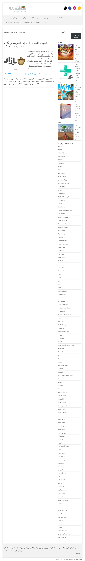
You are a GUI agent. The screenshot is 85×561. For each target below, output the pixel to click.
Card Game (61, 186)
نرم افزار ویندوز (62, 530)
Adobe (60, 159)
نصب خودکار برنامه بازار (11, 83)
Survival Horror (62, 392)
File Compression (63, 240)
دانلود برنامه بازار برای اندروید (26, 81)
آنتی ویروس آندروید (63, 432)
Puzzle (60, 335)
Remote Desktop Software (66, 345)
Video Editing (62, 412)
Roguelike (61, 351)
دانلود (59, 476)
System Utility (62, 395)
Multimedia (61, 301)
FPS (59, 264)
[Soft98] (17, 12)
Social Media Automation (65, 375)
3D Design (61, 146)
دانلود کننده (61, 486)
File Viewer (61, 254)
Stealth (60, 382)
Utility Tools (61, 409)
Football (60, 261)
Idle (59, 281)
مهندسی (60, 523)
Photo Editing (62, 325)
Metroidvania (62, 298)
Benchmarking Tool (63, 183)
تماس (45, 22)
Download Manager (64, 217)
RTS (59, 358)
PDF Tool (61, 321)
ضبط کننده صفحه (63, 500)
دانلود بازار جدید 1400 (29, 78)
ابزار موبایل (61, 436)
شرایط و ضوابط (27, 22)
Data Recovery (62, 207)
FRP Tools (61, 267)
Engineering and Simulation (66, 234)
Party (59, 318)
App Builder (61, 173)
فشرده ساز (61, 507)
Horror (60, 277)
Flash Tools (61, 257)
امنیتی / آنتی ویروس (63, 446)
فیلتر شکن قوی (15, 18)
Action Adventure (63, 153)
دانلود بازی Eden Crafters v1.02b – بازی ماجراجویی (78, 132)
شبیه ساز (60, 496)
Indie (59, 284)
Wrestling (61, 426)
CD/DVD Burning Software (66, 197)
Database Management (65, 210)
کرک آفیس (61, 520)
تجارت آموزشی (62, 473)
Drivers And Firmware (64, 224)
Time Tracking (62, 402)
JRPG (59, 288)
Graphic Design (62, 271)
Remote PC (61, 348)
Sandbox (60, 362)
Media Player (62, 294)
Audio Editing (62, 176)
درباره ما (38, 22)
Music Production (63, 304)
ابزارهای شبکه (62, 439)
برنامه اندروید (14, 78)
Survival (60, 389)
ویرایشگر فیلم (62, 537)
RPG (59, 355)
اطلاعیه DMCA (59, 18)
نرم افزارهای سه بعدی (64, 534)
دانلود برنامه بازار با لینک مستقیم (45, 81)
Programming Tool (63, 331)
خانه (6, 18)
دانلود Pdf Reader (63, 480)
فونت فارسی (61, 513)
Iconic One (59, 559)
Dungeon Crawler (63, 227)
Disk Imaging (61, 213)
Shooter (60, 368)
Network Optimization (64, 308)
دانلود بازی (46, 18)
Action (60, 149)
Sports (60, 379)
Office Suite (61, 311)
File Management (63, 244)
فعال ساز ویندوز (62, 510)
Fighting (60, 237)
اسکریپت (60, 443)
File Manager (62, 247)
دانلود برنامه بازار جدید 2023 (27, 83)
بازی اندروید (61, 453)
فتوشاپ (60, 503)
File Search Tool (62, 250)
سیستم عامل (35, 18)
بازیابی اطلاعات (62, 456)
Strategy (60, 385)
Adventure (61, 163)
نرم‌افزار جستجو (62, 31)
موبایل (24, 18)
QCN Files (61, 338)
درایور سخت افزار (63, 490)
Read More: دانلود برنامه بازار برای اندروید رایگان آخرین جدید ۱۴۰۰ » (25, 73)
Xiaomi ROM (61, 429)
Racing (60, 341)
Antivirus (60, 166)
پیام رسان (61, 469)
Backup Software (63, 180)
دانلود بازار (49, 78)
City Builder (61, 200)
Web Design (61, 422)
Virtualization (62, 416)
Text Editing (61, 399)
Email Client (61, 230)
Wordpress (79, 559)
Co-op (60, 203)
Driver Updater (62, 220)
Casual (60, 190)
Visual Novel (61, 419)
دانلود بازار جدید (40, 78)
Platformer (61, 328)
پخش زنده (61, 466)
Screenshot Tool (63, 365)
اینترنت (60, 449)
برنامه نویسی (62, 463)
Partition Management (64, 314)
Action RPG (61, 156)
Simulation (61, 372)
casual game (61, 193)
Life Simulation (62, 291)
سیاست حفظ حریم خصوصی (12, 22)
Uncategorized (62, 405)
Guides (60, 274)
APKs (59, 170)
